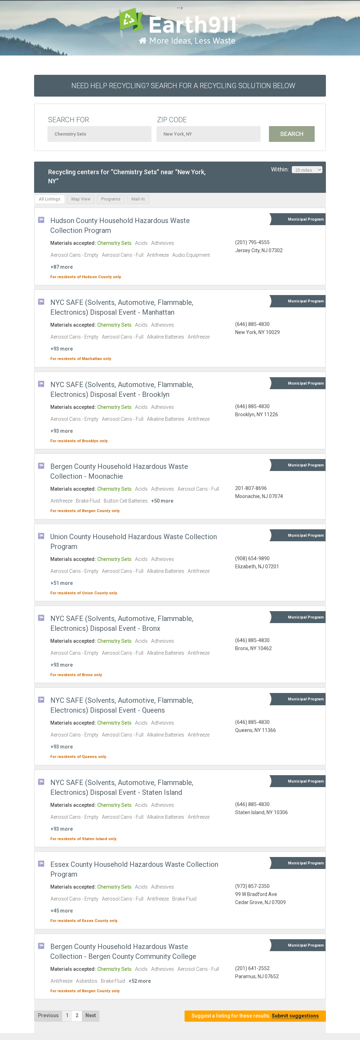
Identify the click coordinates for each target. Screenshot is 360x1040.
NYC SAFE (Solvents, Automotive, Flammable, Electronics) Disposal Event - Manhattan (121, 307)
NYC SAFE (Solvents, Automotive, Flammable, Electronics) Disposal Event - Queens (121, 705)
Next (90, 1015)
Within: (281, 169)
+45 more (62, 911)
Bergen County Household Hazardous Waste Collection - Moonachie (119, 471)
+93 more (62, 349)
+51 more (62, 583)
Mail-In (138, 199)
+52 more (140, 981)
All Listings (49, 199)
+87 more (62, 267)
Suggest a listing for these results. (255, 1016)
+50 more (162, 501)
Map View (80, 199)
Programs (111, 199)
